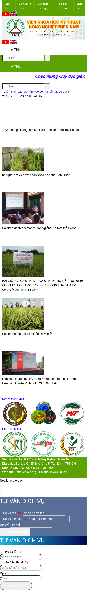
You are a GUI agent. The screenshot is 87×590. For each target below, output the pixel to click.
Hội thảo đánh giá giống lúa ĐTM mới (27, 333)
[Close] (1, 485)
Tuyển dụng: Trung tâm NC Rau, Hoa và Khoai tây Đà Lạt (40, 130)
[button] (5, 50)
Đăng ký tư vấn (16, 532)
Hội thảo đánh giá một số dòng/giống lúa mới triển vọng (39, 228)
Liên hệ (79, 6)
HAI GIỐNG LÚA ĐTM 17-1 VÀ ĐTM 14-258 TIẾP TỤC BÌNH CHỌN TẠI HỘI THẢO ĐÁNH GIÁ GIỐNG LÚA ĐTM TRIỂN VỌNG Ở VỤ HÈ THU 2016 (42, 285)
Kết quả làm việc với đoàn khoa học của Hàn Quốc (36, 175)
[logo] (43, 37)
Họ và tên (11, 513)
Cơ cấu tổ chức (25, 6)
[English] (13, 15)
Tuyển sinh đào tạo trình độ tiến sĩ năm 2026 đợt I (35, 91)
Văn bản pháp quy (43, 6)
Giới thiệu (8, 6)
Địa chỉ (4, 525)
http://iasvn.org (26, 472)
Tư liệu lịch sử (63, 6)
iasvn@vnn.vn (58, 472)
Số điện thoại (14, 519)
